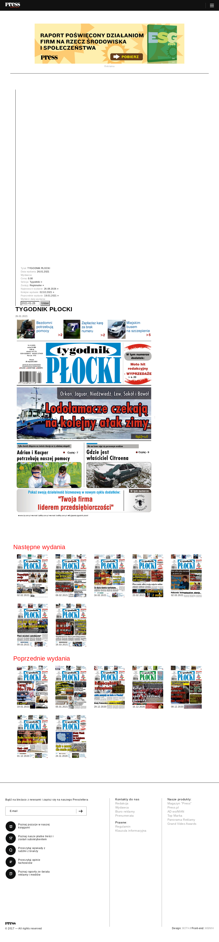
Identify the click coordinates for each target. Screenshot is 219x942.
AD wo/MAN (175, 811)
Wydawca (122, 807)
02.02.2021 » (47, 292)
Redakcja (122, 803)
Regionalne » (37, 285)
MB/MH (209, 928)
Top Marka (174, 815)
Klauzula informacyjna (130, 830)
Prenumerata (124, 815)
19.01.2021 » (51, 295)
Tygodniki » (36, 282)
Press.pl (173, 807)
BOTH (185, 928)
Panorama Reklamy (181, 819)
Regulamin (122, 826)
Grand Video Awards (182, 823)
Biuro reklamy (125, 811)
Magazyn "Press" (179, 803)
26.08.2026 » (51, 288)
